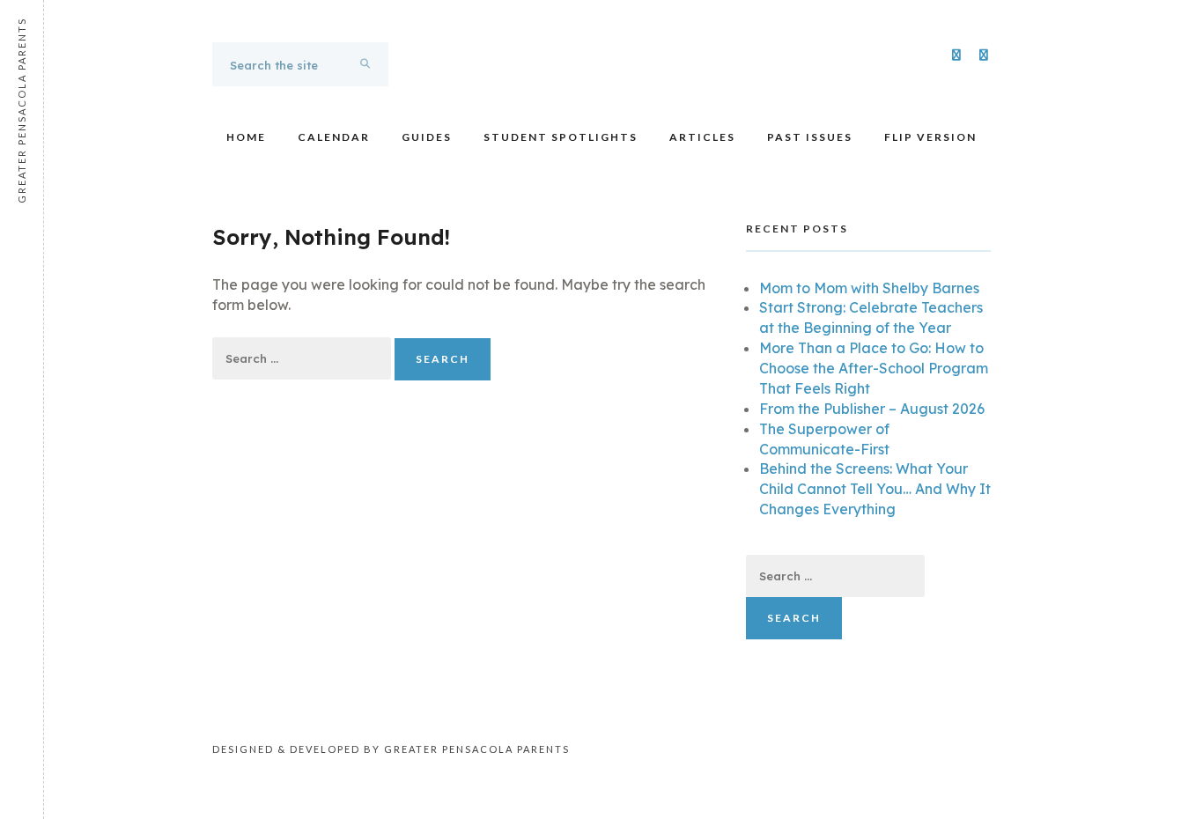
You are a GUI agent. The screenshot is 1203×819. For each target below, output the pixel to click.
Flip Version (930, 137)
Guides (427, 137)
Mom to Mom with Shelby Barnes (869, 288)
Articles (702, 137)
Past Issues (809, 137)
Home (246, 137)
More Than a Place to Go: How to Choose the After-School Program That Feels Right (873, 368)
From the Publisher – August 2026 (872, 408)
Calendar (334, 137)
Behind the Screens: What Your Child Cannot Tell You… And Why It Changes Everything (875, 489)
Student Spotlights (560, 137)
